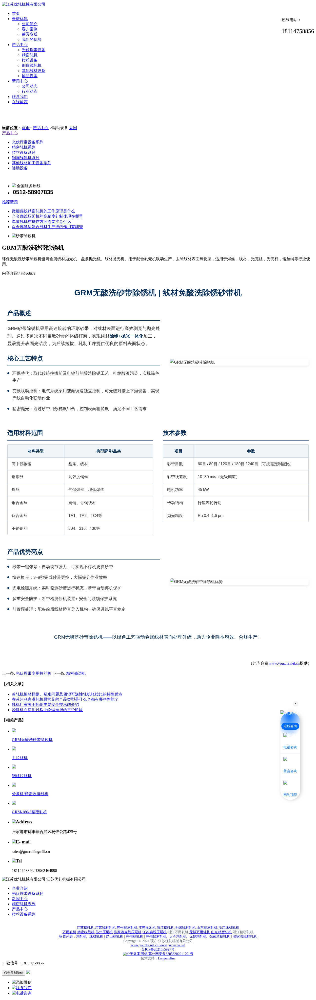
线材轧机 (96, 936)
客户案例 (30, 29)
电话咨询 (24, 993)
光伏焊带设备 (33, 50)
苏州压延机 (104, 932)
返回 (73, 128)
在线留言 (20, 102)
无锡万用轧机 (199, 932)
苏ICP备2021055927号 (158, 949)
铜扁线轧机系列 (26, 158)
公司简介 (30, 24)
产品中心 (20, 45)
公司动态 (30, 86)
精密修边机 (76, 673)
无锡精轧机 (198, 936)
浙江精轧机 (165, 928)
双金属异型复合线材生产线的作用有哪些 (47, 227)
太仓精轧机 (178, 936)
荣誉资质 (30, 34)
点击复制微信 (13, 973)
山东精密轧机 (221, 932)
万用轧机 (69, 932)
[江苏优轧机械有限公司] (23, 4)
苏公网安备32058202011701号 (170, 954)
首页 (16, 13)
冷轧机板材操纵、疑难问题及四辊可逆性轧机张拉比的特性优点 (67, 694)
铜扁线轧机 (31, 65)
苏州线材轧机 (127, 928)
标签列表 (66, 936)
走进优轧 (20, 19)
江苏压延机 (147, 928)
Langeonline (166, 958)
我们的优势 (31, 39)
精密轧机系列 (24, 147)
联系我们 (20, 96)
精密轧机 (30, 55)
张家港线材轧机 (245, 936)
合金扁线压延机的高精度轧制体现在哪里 (47, 216)
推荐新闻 (10, 202)
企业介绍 (20, 888)
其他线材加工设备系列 (31, 163)
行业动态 (30, 91)
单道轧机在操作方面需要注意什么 (41, 221)
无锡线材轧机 (185, 928)
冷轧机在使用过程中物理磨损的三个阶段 (47, 710)
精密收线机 (86, 932)
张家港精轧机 (219, 936)
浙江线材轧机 (228, 928)
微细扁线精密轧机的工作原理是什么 (43, 211)
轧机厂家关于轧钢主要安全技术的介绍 (45, 704)
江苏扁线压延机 (154, 932)
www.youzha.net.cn (284, 663)
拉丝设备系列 (24, 152)
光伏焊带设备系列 (27, 142)
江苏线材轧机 (105, 928)
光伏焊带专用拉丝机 (33, 673)
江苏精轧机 (85, 928)
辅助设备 (30, 76)
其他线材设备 (33, 71)
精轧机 (81, 936)
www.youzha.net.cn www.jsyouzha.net (158, 945)
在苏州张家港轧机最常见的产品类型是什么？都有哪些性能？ (65, 699)
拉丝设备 (30, 60)
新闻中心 (20, 81)
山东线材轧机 (207, 928)
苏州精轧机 (134, 936)
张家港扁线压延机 (127, 932)
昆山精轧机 (114, 936)
